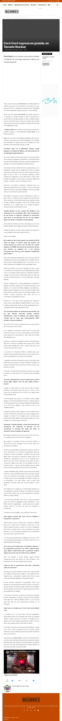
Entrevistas (9, 17)
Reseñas (33, 5)
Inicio (5, 5)
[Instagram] (51, 1)
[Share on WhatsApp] (28, 680)
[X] (56, 1)
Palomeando (42, 5)
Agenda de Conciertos (21, 5)
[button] (57, 5)
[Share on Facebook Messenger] (35, 680)
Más (49, 5)
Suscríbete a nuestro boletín (48, 57)
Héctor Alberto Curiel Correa (11, 49)
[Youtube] (58, 1)
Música (10, 5)
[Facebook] (49, 1)
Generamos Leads (14, 717)
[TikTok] (54, 1)
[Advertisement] (40, 11)
